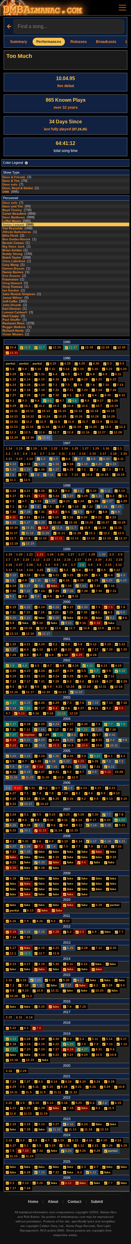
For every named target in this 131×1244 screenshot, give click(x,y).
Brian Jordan (12, 250)
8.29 (41, 522)
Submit (97, 1202)
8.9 (117, 511)
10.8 (98, 745)
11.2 (28, 421)
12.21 (61, 692)
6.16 (55, 379)
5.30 (26, 374)
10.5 (69, 745)
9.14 (93, 825)
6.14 (26, 379)
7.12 (111, 676)
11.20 (92, 426)
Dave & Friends (13, 177)
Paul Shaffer (11, 319)
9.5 (120, 708)
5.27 (69, 496)
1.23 (40, 554)
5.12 (116, 570)
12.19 (29, 543)
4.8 (61, 665)
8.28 (93, 655)
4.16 (89, 1140)
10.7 (98, 405)
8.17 (92, 820)
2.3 (16, 453)
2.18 (113, 453)
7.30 (55, 395)
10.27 (104, 522)
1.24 (65, 448)
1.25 (75, 448)
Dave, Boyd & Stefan (17, 188)
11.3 (42, 421)
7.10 (105, 384)
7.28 (26, 395)
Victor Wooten (12, 334)
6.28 (26, 384)
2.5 (120, 554)
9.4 (36, 400)
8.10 (64, 655)
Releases (78, 42)
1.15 (19, 448)
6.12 (12, 379)
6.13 (26, 464)
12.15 (56, 347)
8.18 (69, 517)
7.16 (111, 585)
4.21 (26, 490)
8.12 (111, 766)
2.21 (9, 458)
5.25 (123, 369)
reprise (29, 734)
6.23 (12, 384)
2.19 (88, 559)
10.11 (13, 411)
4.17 (26, 964)
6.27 (55, 469)
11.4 (58, 527)
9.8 (74, 400)
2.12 (36, 559)
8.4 (94, 395)
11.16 (45, 426)
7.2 (95, 469)
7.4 (36, 506)
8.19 (26, 772)
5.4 (78, 570)
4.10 (75, 665)
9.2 (112, 617)
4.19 (118, 665)
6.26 (41, 469)
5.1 (53, 570)
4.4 (24, 665)
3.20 (12, 756)
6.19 (84, 379)
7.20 (55, 390)
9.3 (24, 400)
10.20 (99, 990)
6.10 (106, 458)
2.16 (67, 559)
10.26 (78, 416)
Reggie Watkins (14, 327)
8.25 (12, 522)
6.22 (112, 379)
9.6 (49, 400)
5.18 (12, 1044)
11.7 (84, 421)
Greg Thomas (12, 286)
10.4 (12, 347)
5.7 (95, 670)
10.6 (84, 405)
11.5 (56, 421)
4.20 (52, 363)
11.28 (76, 533)
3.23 (26, 756)
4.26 (41, 490)
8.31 (121, 395)
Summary (18, 42)
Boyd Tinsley (12, 210)
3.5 (56, 564)
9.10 (39, 623)
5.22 (121, 644)
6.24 (80, 501)
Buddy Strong (12, 253)
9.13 (68, 623)
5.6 (11, 369)
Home (33, 1202)
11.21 (60, 533)
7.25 (118, 506)
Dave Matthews (13, 217)
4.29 (67, 363)
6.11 (117, 374)
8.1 (69, 395)
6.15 (41, 379)
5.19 (107, 644)
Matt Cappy (10, 316)
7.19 (41, 390)
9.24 (49, 713)
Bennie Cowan (13, 243)
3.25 (40, 570)
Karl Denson (11, 308)
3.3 (47, 564)
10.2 (41, 405)
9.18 (96, 623)
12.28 (88, 347)
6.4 (54, 374)
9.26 (92, 1086)
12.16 (85, 432)
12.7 (41, 347)
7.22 (89, 506)
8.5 (79, 511)
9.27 (100, 400)
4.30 (95, 363)
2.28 (30, 564)
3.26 (55, 756)
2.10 (51, 453)
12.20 (45, 692)
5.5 (121, 363)
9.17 (66, 921)
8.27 (26, 522)
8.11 (12, 517)
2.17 (103, 453)
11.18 (87, 1129)
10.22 (29, 416)
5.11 (51, 369)
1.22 (54, 448)
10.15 (61, 411)
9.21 (59, 686)
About (53, 1202)
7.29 (41, 395)
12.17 (122, 538)
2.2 (8, 453)
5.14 (65, 369)
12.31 (13, 352)
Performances (48, 42)
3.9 (90, 564)
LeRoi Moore (11, 221)
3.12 (118, 564)
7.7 (24, 474)
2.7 (42, 453)
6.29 (123, 501)
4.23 (26, 670)
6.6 (67, 458)
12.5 (26, 347)
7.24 (98, 390)
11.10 (56, 1129)
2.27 (19, 564)
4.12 (89, 665)
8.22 (98, 517)
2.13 (72, 453)
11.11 (57, 1092)
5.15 (80, 369)
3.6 (64, 564)
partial (10, 363)
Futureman (10, 279)
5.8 (79, 490)
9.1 (11, 400)
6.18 (69, 379)
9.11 (74, 596)
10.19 (110, 411)
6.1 (110, 756)
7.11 (64, 474)
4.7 (49, 665)
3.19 (26, 1124)
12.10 (42, 538)
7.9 (61, 506)
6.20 (98, 464)
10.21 (13, 416)
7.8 (92, 384)
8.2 (54, 511)
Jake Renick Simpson (18, 294)
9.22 (12, 803)
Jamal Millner (12, 297)
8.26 (69, 740)
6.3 (42, 458)
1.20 (44, 448)
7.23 (84, 390)
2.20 (124, 453)
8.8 (104, 511)
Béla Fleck (10, 235)
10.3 (55, 405)
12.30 (121, 347)
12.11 (58, 538)
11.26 (13, 777)
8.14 (40, 517)
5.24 (55, 496)
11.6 (70, 421)
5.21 (26, 496)
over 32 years (66, 103)
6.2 (112, 496)
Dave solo (9, 184)
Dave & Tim (10, 180)
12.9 (100, 628)
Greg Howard (12, 283)
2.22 (19, 458)
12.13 (74, 538)
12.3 (12, 432)
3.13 (9, 570)
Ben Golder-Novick (16, 239)
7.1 (54, 384)
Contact (74, 1202)
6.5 (67, 374)
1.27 (85, 448)
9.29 (12, 405)
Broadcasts (106, 42)
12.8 (69, 432)
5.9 (24, 369)
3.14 (19, 570)
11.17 (60, 426)
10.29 (110, 416)
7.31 (41, 511)
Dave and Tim (12, 206)
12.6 (41, 432)
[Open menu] (122, 8)
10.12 (29, 411)
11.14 (101, 527)
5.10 (37, 369)
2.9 (16, 559)
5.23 (108, 369)
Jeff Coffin (9, 301)
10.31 (13, 421)
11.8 (12, 1113)
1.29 (96, 448)
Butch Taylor (11, 257)
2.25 (9, 1017)
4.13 (103, 665)
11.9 (98, 421)
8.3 (81, 395)
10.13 (45, 411)
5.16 (94, 369)
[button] (26, 163)
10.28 (94, 416)
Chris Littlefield (13, 261)
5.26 (41, 931)
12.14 (90, 538)
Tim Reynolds (12, 228)
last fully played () (65, 125)
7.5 (67, 384)
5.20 (41, 1006)
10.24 (45, 416)
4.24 (41, 670)
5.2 (54, 490)
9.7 (61, 400)
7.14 (12, 390)
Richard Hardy (13, 330)
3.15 (23, 980)
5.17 (12, 496)
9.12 (12, 745)
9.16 (82, 623)
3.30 (41, 1039)
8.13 (26, 517)
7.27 (12, 395)
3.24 (30, 570)
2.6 (33, 453)
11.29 (29, 777)
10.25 (61, 416)
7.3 (108, 469)
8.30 (107, 395)
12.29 (104, 347)
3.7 (73, 564)
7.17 (94, 649)
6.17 (53, 649)
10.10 (113, 405)
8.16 (111, 734)
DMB (5, 191)
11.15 (29, 426)
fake (54, 585)
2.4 (25, 453)
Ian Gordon (10, 290)
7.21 (69, 390)
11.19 (76, 426)
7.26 (112, 390)
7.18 (26, 390)
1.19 (33, 448)
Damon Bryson (13, 268)
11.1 (12, 479)
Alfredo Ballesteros (16, 232)
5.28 (80, 814)
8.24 (55, 740)
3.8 (82, 564)
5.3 (109, 363)
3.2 (39, 564)
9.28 (114, 400)
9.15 (123, 798)
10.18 (93, 411)
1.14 (9, 448)
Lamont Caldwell (14, 312)
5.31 (41, 374)
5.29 (12, 374)
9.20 (12, 628)
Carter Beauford (14, 213)
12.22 (78, 692)
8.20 (83, 517)
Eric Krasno (11, 275)
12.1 (107, 426)
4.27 (55, 670)
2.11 (62, 453)
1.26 (61, 554)
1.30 (106, 448)
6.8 (92, 374)
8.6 (49, 596)
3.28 (26, 1039)
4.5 (36, 665)
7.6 (79, 384)
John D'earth (11, 305)
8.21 (26, 740)
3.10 (108, 564)
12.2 (122, 426)
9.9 (86, 400)
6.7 (79, 374)
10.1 (26, 405)
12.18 (13, 543)
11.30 (45, 777)
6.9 (104, 374)
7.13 (119, 384)
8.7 (92, 511)
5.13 (121, 490)
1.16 (9, 980)
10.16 (77, 411)
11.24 (29, 1156)
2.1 (119, 448)
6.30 (41, 384)
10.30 (13, 527)
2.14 (82, 453)
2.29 (23, 1071)
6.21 (98, 379)
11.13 (13, 426)
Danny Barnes (12, 272)
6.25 (26, 469)
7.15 (96, 585)
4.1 (11, 841)
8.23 (112, 517)
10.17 (27, 803)
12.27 (72, 347)
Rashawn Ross (13, 323)
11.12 (113, 421)
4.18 (12, 490)
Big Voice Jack (13, 246)
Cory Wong (10, 264)
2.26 (9, 564)
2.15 (93, 453)
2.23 (30, 458)
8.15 (55, 517)
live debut (65, 82)
